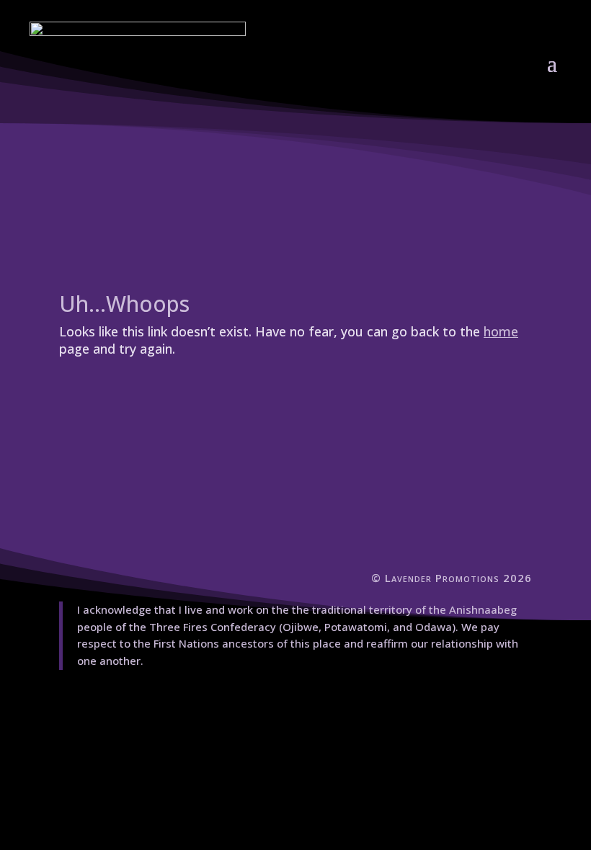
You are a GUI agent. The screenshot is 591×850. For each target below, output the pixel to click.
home (501, 331)
